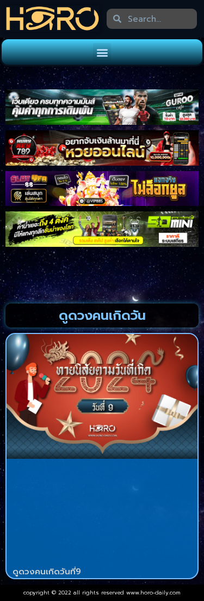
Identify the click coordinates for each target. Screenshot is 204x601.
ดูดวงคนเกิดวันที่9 (47, 572)
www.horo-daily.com (153, 592)
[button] (102, 52)
